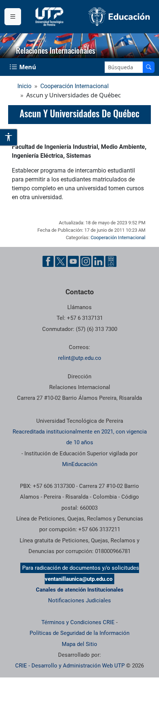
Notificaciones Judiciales (79, 600)
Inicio (24, 86)
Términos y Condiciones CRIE (78, 622)
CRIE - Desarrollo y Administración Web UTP (70, 665)
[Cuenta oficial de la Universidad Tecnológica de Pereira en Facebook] (48, 261)
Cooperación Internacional (74, 86)
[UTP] (50, 16)
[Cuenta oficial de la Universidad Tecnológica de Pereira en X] (60, 261)
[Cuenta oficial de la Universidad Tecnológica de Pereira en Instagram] (85, 261)
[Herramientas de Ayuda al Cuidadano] (110, 261)
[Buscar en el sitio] (149, 67)
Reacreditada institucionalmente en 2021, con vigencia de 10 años (80, 437)
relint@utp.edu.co (79, 358)
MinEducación (79, 464)
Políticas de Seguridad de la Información (79, 633)
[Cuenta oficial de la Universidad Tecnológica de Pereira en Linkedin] (98, 261)
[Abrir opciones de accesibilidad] (9, 137)
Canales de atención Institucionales (80, 589)
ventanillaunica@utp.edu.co (78, 579)
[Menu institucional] (12, 16)
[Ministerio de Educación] (119, 16)
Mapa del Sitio (79, 644)
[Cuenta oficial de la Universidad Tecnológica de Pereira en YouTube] (73, 261)
